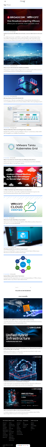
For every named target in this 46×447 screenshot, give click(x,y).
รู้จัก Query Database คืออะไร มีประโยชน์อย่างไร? (13, 98)
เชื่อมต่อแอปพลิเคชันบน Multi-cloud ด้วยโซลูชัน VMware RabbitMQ (17, 130)
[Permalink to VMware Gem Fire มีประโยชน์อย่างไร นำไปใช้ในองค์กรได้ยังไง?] (23, 54)
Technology (18, 430)
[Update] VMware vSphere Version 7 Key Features (14, 276)
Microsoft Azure (11, 431)
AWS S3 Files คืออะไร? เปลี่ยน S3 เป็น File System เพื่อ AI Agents (17, 410)
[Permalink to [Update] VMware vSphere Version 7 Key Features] (23, 264)
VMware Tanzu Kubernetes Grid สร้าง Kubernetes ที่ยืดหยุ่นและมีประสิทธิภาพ (19, 160)
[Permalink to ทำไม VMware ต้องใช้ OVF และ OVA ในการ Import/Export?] (23, 236)
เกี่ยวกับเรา (32, 422)
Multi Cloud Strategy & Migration (4, 424)
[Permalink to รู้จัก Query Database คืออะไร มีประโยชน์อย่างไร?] (23, 85)
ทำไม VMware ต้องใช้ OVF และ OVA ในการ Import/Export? (16, 249)
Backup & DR (5, 437)
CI (31, 430)
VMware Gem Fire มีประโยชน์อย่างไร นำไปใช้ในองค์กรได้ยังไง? (16, 68)
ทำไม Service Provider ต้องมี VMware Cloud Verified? (14, 220)
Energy (18, 425)
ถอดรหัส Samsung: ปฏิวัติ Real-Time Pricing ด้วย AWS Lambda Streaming (19, 319)
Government (19, 428)
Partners (24, 427)
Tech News (7, 218)
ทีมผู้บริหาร (32, 424)
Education (18, 424)
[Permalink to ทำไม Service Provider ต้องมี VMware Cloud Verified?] (23, 207)
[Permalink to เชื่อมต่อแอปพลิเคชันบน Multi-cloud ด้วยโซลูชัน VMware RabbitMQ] (23, 116)
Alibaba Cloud (11, 437)
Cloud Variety (7, 31)
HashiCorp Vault (11, 440)
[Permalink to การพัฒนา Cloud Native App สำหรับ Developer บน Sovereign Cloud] (23, 177)
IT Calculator (25, 425)
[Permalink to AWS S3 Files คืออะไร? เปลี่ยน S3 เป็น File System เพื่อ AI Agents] (23, 398)
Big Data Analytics (5, 430)
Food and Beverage (20, 434)
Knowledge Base (25, 424)
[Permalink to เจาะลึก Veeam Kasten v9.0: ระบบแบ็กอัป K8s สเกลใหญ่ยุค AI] (23, 367)
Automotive (19, 422)
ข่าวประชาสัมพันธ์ (33, 425)
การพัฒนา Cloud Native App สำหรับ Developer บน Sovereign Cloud (17, 190)
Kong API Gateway (12, 438)
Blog (23, 422)
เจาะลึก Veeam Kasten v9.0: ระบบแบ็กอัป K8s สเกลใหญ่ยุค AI (16, 381)
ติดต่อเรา (32, 427)
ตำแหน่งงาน (33, 428)
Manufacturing (19, 431)
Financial (18, 427)
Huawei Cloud (11, 435)
